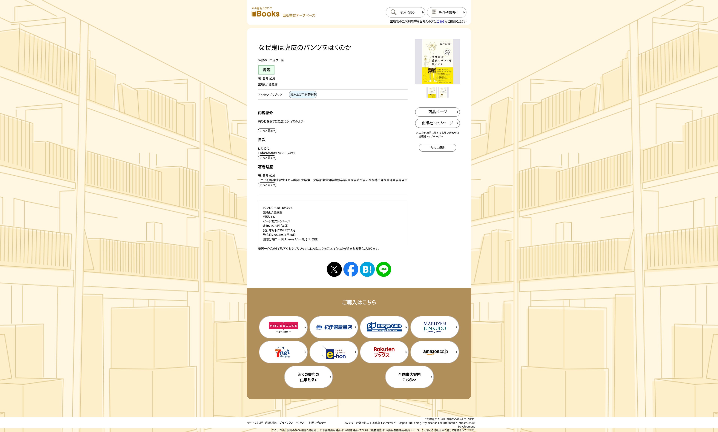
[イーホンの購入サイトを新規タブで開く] (333, 352)
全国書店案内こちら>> (409, 376)
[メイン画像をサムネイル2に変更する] (443, 92)
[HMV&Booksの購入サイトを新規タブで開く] (283, 327)
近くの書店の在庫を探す (308, 376)
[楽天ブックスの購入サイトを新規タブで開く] (384, 352)
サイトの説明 (255, 422)
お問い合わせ (317, 422)
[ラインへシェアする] (383, 269)
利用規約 (271, 422)
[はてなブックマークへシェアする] (367, 269)
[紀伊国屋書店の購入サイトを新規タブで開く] (333, 327)
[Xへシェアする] (334, 269)
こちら (441, 21)
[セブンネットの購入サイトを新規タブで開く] (283, 352)
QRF (315, 239)
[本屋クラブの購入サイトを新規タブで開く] (384, 327)
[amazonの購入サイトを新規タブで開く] (434, 352)
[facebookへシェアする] (350, 269)
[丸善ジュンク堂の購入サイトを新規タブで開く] (434, 327)
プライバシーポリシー (293, 422)
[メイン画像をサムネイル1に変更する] (431, 92)
